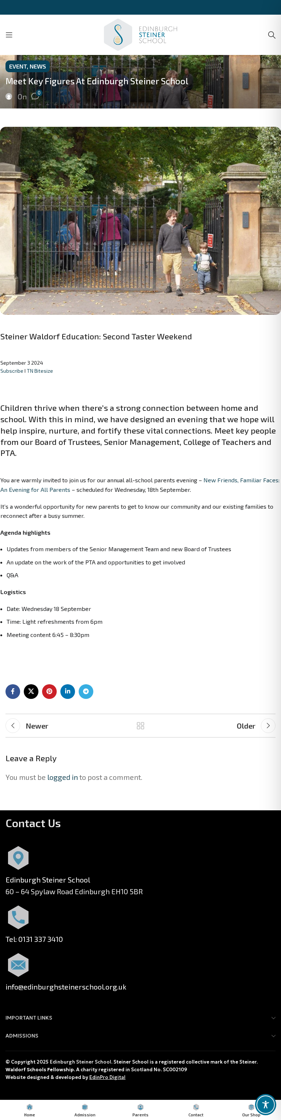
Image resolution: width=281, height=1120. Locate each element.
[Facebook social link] (12, 691)
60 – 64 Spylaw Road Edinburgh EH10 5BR (74, 891)
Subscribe (11, 371)
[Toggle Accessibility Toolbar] (266, 1105)
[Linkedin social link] (67, 691)
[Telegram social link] (86, 691)
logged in (62, 777)
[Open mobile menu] (9, 34)
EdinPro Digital (107, 1077)
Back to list (140, 725)
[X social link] (31, 691)
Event (18, 66)
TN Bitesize (40, 371)
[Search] (272, 34)
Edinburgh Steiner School (80, 1062)
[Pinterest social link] (49, 691)
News (38, 66)
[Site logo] (140, 33)
